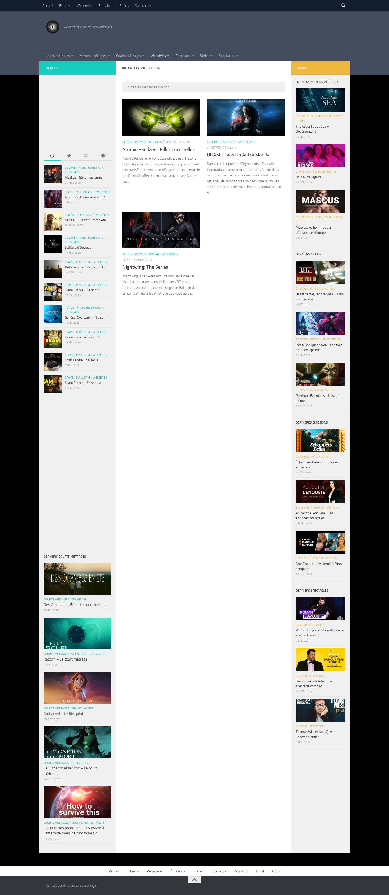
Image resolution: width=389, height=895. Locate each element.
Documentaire (305, 116)
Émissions (105, 5)
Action (127, 142)
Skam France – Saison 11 (83, 337)
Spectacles (143, 5)
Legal (260, 871)
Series (124, 5)
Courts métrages (128, 56)
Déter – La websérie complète (86, 267)
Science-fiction (92, 307)
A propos (241, 871)
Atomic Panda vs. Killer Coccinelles (158, 149)
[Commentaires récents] (85, 156)
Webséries (84, 5)
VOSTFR (101, 654)
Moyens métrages (92, 56)
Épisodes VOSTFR (307, 339)
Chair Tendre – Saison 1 (81, 360)
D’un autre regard (308, 177)
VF (85, 599)
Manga (318, 288)
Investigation (321, 507)
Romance (88, 192)
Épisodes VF (304, 288)
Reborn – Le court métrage (65, 659)
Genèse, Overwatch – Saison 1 (86, 318)
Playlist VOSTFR (147, 254)
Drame (69, 262)
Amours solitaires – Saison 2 (85, 197)
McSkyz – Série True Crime (84, 178)
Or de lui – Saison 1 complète (85, 220)
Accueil (47, 5)
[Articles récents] (52, 156)
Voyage (325, 456)
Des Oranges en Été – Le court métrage (76, 604)
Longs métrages (58, 56)
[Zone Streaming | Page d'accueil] (52, 27)
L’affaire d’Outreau (78, 248)
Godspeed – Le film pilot (63, 713)
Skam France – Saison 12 (83, 290)
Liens (276, 871)
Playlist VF (143, 142)
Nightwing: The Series (145, 267)
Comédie (70, 214)
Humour (301, 625)
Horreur (77, 762)
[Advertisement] (261, 30)
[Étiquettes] (102, 156)
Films (63, 5)
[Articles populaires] (69, 156)
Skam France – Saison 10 (83, 383)
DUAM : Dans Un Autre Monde (238, 155)
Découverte (304, 558)
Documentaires (75, 167)
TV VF (315, 456)
